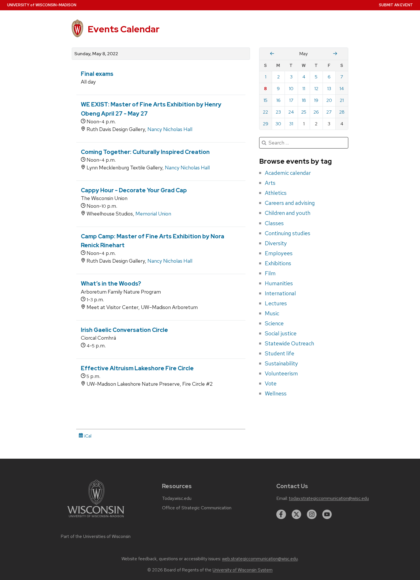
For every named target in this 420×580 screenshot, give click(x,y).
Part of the (96, 536)
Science (274, 323)
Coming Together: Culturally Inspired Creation (145, 152)
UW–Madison (41, 5)
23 (278, 112)
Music (272, 313)
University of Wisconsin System (243, 570)
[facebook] (281, 514)
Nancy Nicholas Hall (169, 129)
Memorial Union (153, 213)
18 (304, 100)
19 (316, 100)
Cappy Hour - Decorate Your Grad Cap (134, 190)
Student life (279, 353)
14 (341, 89)
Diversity (276, 243)
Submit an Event (396, 5)
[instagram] (312, 514)
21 (342, 100)
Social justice (281, 333)
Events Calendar (123, 29)
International (280, 293)
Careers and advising (290, 203)
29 (265, 124)
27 (329, 112)
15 (265, 100)
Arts (270, 183)
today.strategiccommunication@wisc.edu (329, 498)
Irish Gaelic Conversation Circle (124, 330)
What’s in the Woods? (111, 283)
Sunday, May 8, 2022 (96, 53)
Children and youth (287, 213)
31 (291, 124)
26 (316, 112)
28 (342, 112)
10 (291, 89)
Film (270, 273)
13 (329, 89)
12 (316, 89)
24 (291, 112)
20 (329, 100)
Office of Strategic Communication (196, 508)
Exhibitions (278, 263)
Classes (274, 223)
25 (303, 112)
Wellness (276, 393)
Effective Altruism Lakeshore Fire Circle (137, 368)
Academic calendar (288, 173)
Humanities (279, 283)
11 (303, 89)
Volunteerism (281, 373)
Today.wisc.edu (176, 498)
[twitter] (296, 514)
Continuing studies (287, 233)
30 (278, 124)
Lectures (276, 303)
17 (291, 100)
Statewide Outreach (289, 343)
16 (278, 100)
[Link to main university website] (95, 518)
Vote (271, 383)
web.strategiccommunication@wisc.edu (260, 559)
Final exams (97, 74)
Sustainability (281, 363)
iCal (87, 436)
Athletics (276, 193)
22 (265, 112)
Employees (279, 253)
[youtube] (327, 514)
